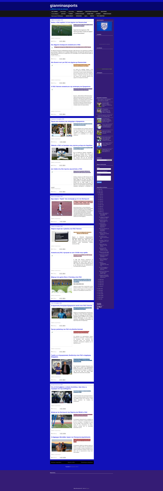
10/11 (100, 203)
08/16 (100, 281)
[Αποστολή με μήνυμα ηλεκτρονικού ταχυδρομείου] (60, 41)
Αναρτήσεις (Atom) (74, 466)
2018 (99, 290)
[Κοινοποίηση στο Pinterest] (64, 41)
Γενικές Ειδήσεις (54, 13)
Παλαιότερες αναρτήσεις (87, 462)
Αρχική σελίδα (71, 462)
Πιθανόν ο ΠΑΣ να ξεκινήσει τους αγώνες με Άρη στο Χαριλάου (71, 145)
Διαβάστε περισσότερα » (56, 38)
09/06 (100, 209)
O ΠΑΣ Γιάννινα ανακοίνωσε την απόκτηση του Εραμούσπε (70, 86)
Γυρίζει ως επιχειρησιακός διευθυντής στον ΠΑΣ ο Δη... (104, 264)
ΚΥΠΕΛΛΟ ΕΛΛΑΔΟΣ (79, 13)
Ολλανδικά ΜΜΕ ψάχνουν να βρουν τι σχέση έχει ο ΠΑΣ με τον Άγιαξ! (107, 105)
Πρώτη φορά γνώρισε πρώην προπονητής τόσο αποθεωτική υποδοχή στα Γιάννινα (106, 139)
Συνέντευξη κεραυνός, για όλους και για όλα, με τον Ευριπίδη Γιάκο (105, 116)
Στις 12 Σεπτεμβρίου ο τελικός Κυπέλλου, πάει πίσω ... (103, 268)
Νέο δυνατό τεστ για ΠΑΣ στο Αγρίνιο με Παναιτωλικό (68, 62)
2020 (99, 192)
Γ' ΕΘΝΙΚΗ (70, 13)
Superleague (63, 11)
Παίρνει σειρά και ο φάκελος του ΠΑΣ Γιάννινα (66, 229)
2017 (99, 292)
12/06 (100, 194)
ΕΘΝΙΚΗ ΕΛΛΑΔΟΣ (107, 13)
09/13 (100, 208)
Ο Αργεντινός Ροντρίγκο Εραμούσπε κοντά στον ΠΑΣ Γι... (104, 255)
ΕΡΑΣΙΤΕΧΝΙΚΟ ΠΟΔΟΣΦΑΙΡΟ (91, 11)
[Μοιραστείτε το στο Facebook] (63, 41)
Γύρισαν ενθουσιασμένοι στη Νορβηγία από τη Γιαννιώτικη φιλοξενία (107, 125)
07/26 (100, 286)
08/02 (100, 284)
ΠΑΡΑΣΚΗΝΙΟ (79, 15)
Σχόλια (85, 15)
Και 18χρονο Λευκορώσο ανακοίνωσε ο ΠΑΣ (65, 45)
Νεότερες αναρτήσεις (56, 462)
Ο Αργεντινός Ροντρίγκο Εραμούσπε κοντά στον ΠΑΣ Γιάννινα (71, 305)
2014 (99, 297)
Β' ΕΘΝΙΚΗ (98, 13)
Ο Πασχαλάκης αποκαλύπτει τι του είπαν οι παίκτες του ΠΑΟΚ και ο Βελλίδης (106, 111)
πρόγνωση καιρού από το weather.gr (104, 44)
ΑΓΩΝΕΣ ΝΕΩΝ (90, 13)
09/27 (100, 204)
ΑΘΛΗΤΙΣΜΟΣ (104, 11)
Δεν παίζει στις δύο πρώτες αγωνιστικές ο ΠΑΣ (66, 169)
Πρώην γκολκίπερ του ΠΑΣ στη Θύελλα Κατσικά (67, 329)
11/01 (100, 197)
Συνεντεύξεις (71, 11)
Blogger (87, 488)
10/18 (100, 201)
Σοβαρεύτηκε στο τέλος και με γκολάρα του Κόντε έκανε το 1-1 (107, 150)
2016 (99, 293)
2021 (99, 191)
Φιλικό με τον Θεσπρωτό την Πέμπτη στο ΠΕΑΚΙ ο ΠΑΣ (69, 412)
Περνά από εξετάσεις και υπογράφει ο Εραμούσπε (67, 121)
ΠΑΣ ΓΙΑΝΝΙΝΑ (54, 11)
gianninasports (63, 5)
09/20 (100, 206)
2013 (99, 298)
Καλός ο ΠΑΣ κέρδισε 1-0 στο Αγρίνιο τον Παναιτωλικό (69, 22)
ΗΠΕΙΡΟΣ (92, 15)
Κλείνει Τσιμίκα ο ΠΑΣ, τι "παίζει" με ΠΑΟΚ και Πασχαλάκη (107, 144)
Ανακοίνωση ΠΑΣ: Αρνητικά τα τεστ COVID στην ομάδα (69, 252)
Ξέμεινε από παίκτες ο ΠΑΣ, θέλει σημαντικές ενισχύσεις (106, 132)
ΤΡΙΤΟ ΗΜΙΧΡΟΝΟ (100, 15)
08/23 (100, 279)
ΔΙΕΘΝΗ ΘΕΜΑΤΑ (69, 15)
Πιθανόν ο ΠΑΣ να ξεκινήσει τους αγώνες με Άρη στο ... (104, 233)
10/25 (100, 199)
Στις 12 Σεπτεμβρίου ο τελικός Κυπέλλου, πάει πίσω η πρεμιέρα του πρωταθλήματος (69, 387)
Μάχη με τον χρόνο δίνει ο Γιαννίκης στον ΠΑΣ (66, 277)
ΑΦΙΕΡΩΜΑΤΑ (80, 11)
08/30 (100, 211)
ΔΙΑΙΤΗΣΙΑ (63, 13)
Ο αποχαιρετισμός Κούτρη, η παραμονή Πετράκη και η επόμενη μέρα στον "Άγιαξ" (106, 120)
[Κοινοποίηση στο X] (62, 41)
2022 (99, 189)
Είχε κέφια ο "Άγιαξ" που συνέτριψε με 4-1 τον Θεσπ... (104, 241)
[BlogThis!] (61, 41)
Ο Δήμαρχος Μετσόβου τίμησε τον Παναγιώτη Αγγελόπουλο (70, 437)
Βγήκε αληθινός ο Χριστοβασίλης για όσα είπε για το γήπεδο (104, 100)
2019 (99, 288)
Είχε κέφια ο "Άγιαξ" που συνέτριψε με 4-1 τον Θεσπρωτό (70, 199)
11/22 (100, 196)
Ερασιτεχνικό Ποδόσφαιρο (57, 15)
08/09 (100, 282)
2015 (99, 295)
